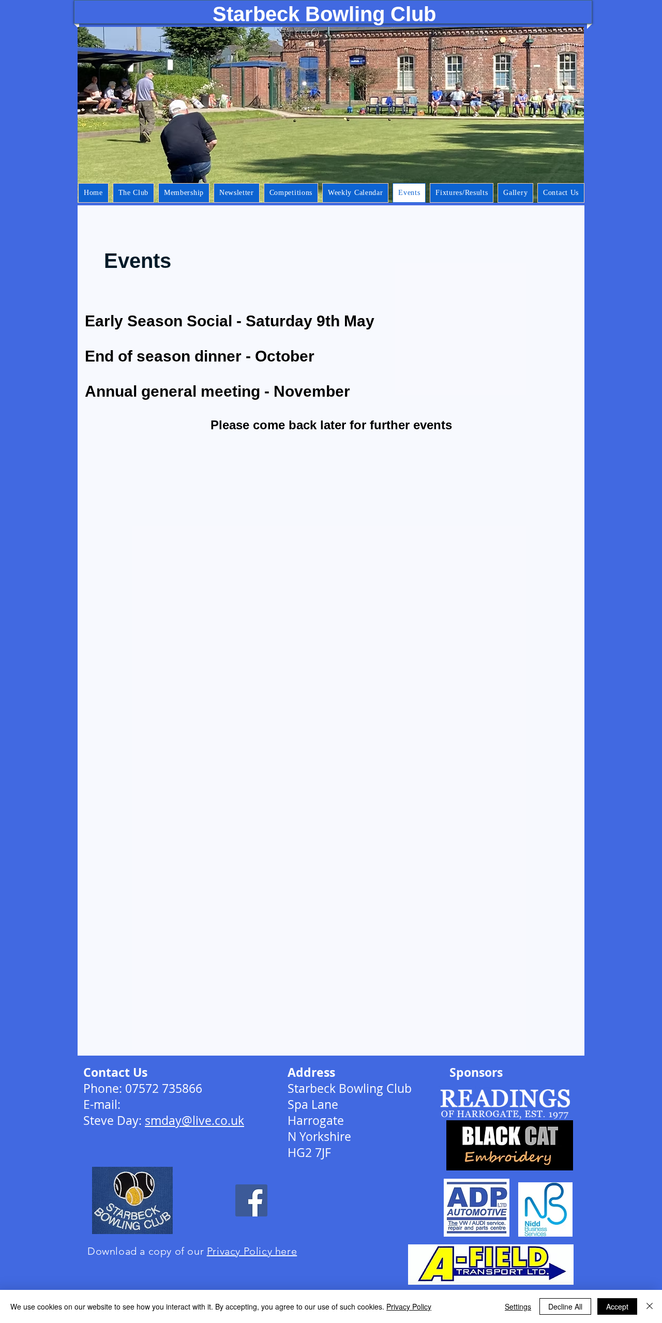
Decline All (565, 1306)
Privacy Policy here (252, 1251)
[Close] (649, 1306)
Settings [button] (518, 1306)
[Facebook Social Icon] (251, 1200)
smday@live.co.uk (194, 1120)
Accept (617, 1306)
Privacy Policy (408, 1306)
